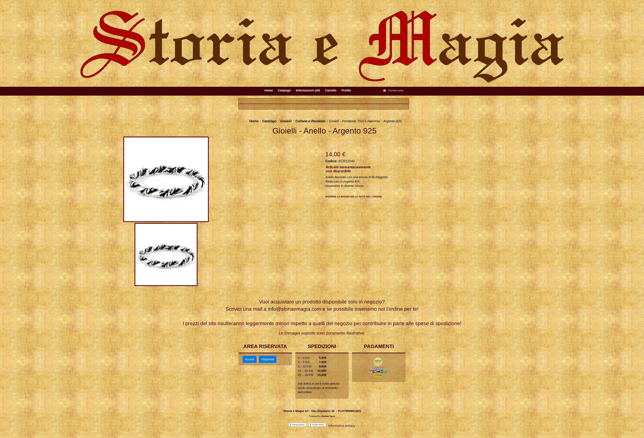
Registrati (267, 359)
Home (253, 121)
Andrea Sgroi (328, 416)
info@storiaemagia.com (294, 309)
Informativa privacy (341, 425)
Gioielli (286, 121)
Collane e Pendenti (310, 121)
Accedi (249, 359)
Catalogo (269, 121)
